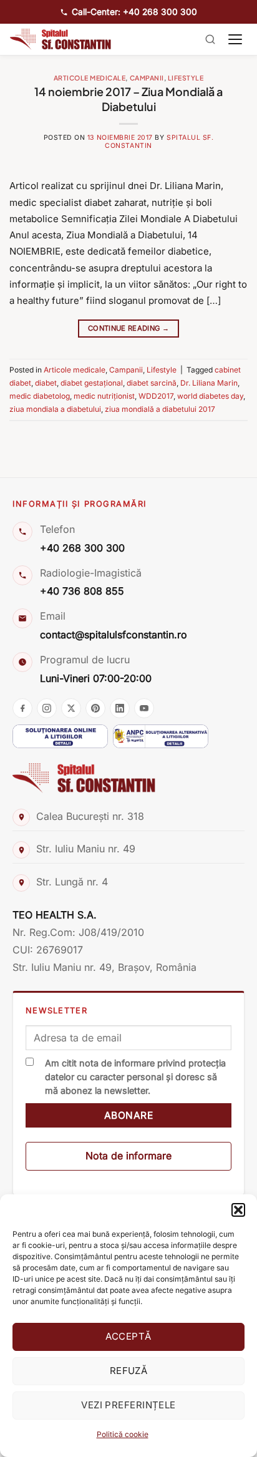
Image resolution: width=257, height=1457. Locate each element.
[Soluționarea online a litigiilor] (60, 736)
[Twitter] (71, 708)
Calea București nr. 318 (90, 816)
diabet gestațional (92, 382)
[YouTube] (144, 708)
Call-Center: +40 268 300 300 (134, 12)
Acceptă (128, 1336)
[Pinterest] (95, 708)
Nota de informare (128, 1155)
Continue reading (128, 328)
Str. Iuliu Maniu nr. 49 (85, 848)
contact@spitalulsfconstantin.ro (113, 634)
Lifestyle (186, 78)
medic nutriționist (104, 396)
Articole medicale (90, 78)
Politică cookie (122, 1434)
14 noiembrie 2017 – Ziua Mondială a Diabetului (128, 98)
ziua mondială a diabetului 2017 (160, 409)
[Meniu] (235, 39)
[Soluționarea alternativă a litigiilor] (160, 736)
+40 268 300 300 (82, 548)
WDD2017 (155, 396)
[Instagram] (47, 708)
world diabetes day (210, 396)
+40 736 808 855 (82, 591)
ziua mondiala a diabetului (55, 409)
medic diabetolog (39, 396)
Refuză (129, 1371)
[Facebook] (22, 708)
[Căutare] (210, 39)
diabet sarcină (152, 382)
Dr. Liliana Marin (209, 382)
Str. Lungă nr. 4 (72, 881)
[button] (238, 1210)
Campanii (147, 78)
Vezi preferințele (128, 1405)
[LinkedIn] (120, 708)
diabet (46, 382)
